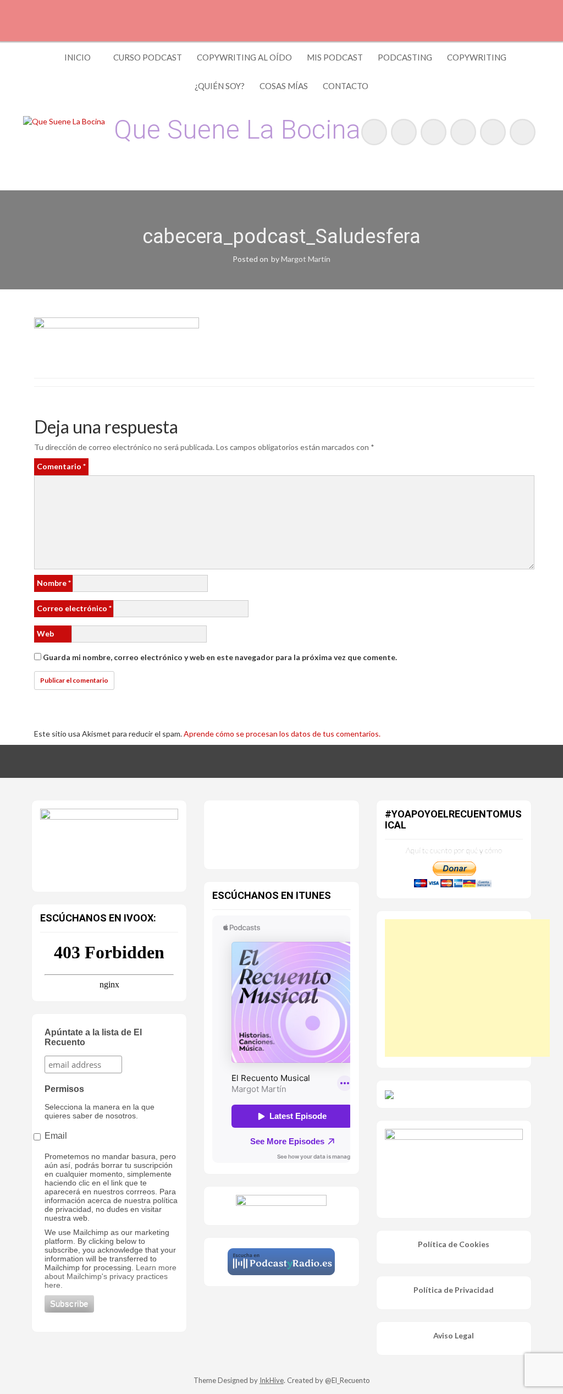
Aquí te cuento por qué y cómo (454, 850)
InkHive (272, 1380)
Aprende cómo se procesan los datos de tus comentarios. (282, 733)
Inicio (77, 57)
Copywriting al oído (244, 57)
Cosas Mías (284, 86)
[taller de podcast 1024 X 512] (109, 843)
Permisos (64, 1089)
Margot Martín (305, 259)
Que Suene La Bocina (237, 129)
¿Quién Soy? (220, 86)
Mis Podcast (335, 57)
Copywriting (476, 57)
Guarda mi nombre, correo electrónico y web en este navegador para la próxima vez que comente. (220, 657)
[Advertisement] (467, 988)
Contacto (345, 86)
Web (45, 633)
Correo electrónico (74, 608)
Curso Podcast (147, 57)
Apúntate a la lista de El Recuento (93, 1037)
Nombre (54, 583)
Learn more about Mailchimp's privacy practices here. (110, 1276)
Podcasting (405, 57)
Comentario (61, 466)
